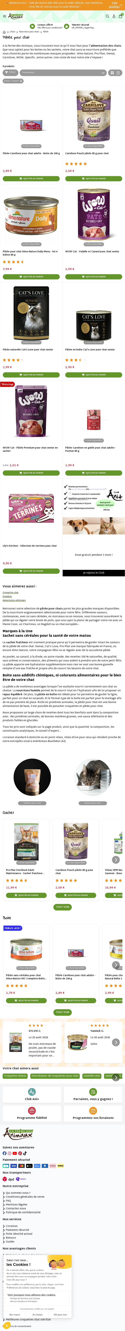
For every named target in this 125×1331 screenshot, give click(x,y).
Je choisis (37, 1314)
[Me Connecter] (114, 16)
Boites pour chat (93, 803)
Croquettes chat (10, 592)
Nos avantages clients (19, 1249)
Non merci (14, 1314)
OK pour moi (60, 1314)
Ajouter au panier (33, 178)
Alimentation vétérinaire (14, 600)
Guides (10, 1242)
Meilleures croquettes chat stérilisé (28, 1320)
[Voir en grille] (112, 72)
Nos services (12, 1219)
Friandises (7, 596)
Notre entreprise (15, 1186)
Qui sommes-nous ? (18, 1193)
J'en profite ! (114, 5)
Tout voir (62, 907)
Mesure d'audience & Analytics (23, 1301)
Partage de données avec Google (25, 1298)
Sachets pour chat (32, 803)
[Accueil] (4, 32)
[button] (7, 1325)
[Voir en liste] (118, 73)
